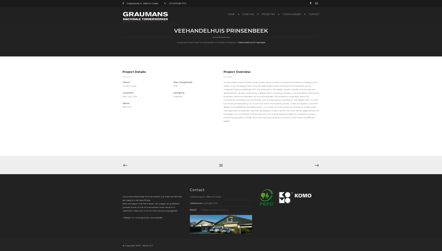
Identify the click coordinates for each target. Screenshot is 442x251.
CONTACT (314, 14)
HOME (231, 14)
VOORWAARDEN (292, 14)
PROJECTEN (268, 14)
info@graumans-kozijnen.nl (214, 210)
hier (133, 217)
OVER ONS (248, 14)
